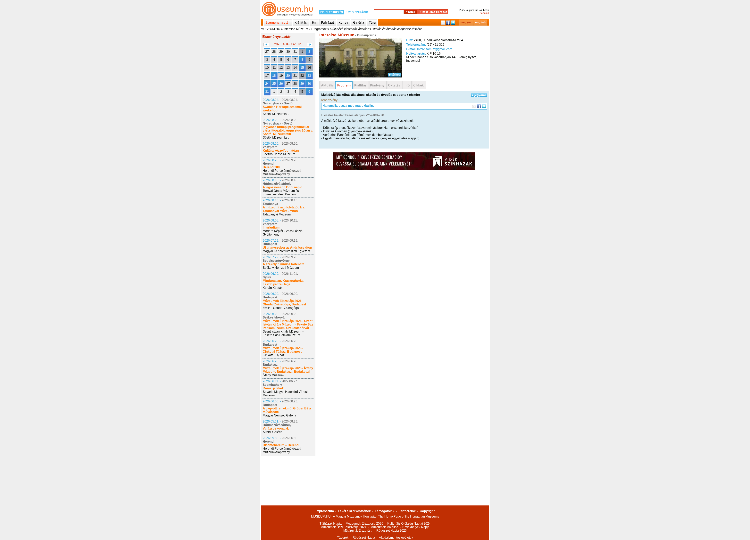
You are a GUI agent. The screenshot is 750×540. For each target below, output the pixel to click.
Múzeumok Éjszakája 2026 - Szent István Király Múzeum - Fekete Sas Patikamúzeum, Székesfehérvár (288, 324)
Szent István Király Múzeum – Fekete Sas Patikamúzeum (283, 333)
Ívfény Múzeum (273, 375)
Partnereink (407, 511)
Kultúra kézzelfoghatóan (281, 150)
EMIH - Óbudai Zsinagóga (281, 308)
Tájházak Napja (331, 523)
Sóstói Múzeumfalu (276, 114)
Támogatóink (384, 511)
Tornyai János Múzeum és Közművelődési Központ (281, 192)
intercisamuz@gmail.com (434, 49)
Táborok (342, 537)
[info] (406, 85)
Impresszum (325, 511)
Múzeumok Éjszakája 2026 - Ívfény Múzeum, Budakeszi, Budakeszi (288, 370)
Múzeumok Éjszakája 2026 (364, 523)
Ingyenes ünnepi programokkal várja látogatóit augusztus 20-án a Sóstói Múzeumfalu (287, 130)
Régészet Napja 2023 (391, 530)
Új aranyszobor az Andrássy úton (287, 247)
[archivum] (418, 85)
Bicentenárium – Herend (281, 445)
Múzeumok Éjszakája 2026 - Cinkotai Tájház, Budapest (283, 349)
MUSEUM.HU (270, 29)
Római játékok (273, 388)
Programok (319, 29)
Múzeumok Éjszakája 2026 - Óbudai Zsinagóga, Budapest (284, 302)
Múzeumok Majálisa (384, 527)
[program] (344, 85)
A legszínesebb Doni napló (282, 187)
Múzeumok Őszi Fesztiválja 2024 (343, 527)
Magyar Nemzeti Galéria (279, 415)
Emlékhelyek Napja (415, 527)
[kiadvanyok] (377, 85)
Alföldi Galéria (272, 432)
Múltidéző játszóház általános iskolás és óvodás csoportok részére (376, 29)
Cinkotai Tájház (274, 355)
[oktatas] (394, 85)
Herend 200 (271, 167)
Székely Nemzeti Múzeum (281, 267)
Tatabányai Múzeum (277, 214)
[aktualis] (327, 85)
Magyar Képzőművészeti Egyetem (286, 251)
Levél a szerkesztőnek (354, 511)
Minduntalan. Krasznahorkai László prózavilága (283, 282)
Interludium (271, 227)
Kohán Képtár (272, 287)
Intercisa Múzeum (296, 29)
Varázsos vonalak (276, 428)
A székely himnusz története (283, 264)
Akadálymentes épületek (396, 537)
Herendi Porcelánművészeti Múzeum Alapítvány (282, 172)
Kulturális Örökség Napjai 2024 (409, 523)
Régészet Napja (364, 537)
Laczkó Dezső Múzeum (279, 154)
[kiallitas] (361, 85)
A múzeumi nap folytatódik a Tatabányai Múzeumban (283, 209)
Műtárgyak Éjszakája (357, 530)
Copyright (427, 511)
